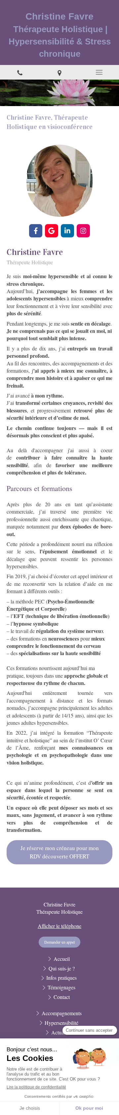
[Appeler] (20, 72)
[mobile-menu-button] (99, 72)
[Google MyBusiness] (51, 230)
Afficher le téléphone (59, 925)
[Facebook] (35, 230)
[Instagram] (83, 230)
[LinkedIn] (67, 230)
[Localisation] (59, 72)
